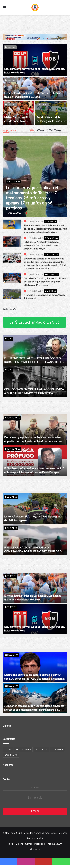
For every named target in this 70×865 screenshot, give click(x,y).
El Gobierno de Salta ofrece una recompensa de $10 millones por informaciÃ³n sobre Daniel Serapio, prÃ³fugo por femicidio (34, 472)
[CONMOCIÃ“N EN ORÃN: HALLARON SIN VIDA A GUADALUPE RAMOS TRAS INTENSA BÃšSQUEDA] (35, 381)
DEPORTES (50, 221)
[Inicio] (35, 7)
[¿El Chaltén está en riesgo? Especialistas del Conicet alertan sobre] (35, 698)
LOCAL (39, 130)
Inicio (10, 843)
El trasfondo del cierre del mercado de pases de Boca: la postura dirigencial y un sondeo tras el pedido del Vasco (45, 228)
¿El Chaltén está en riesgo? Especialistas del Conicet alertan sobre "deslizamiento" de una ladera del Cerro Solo (34, 709)
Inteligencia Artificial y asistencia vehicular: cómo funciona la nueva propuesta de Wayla (41, 245)
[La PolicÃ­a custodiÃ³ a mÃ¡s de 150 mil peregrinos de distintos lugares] (35, 508)
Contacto (8, 779)
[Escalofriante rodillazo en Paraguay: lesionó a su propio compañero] (51, 113)
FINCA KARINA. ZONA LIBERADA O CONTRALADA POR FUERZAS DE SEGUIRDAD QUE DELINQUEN (33, 551)
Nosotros (8, 764)
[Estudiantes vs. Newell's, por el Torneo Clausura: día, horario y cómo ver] (35, 60)
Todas (31, 130)
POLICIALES (11, 497)
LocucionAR (36, 838)
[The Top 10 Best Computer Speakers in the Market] (12, 224)
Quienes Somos (24, 843)
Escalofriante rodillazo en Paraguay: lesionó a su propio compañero (51, 121)
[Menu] (4, 8)
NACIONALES (51, 238)
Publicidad (39, 843)
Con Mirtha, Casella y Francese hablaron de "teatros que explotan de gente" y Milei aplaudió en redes (45, 281)
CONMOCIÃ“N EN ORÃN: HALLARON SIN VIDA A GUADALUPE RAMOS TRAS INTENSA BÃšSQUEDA (34, 392)
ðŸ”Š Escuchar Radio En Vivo (34, 322)
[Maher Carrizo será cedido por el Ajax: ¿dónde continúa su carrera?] (18, 113)
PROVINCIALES (53, 130)
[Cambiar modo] (65, 8)
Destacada (10, 47)
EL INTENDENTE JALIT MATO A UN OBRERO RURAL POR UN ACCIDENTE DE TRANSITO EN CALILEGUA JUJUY (33, 361)
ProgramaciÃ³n (54, 843)
